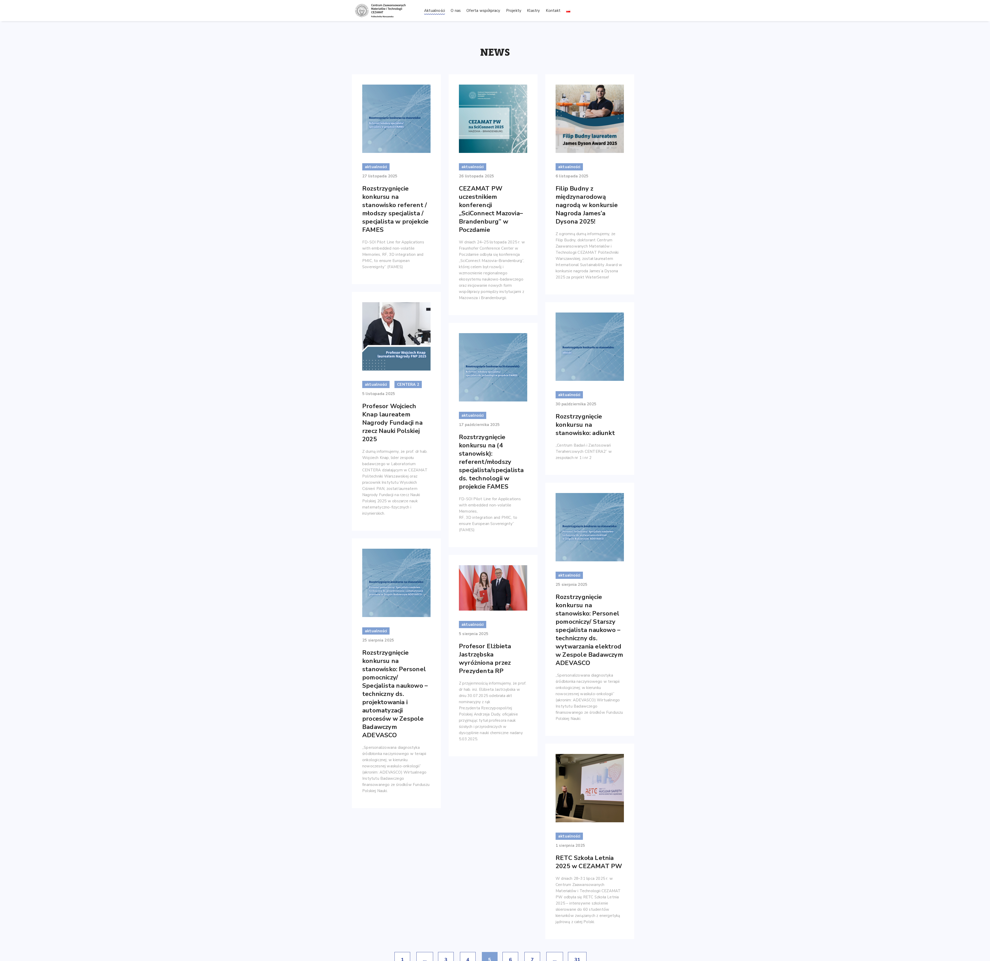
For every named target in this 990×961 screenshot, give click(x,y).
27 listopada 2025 (379, 176)
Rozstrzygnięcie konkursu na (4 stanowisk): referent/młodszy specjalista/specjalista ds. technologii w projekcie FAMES (491, 462)
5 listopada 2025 (378, 393)
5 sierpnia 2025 (473, 633)
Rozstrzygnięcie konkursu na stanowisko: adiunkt (585, 424)
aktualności (376, 166)
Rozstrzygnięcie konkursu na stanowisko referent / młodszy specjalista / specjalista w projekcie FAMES (395, 209)
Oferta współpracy (483, 10)
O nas (456, 10)
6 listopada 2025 (572, 176)
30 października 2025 (576, 404)
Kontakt (553, 10)
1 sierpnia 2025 (570, 845)
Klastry (533, 10)
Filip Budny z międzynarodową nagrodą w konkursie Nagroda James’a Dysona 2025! (587, 205)
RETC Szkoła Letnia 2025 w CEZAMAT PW (589, 862)
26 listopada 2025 (476, 176)
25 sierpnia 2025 (571, 584)
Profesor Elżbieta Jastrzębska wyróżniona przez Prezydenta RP (485, 658)
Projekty (514, 10)
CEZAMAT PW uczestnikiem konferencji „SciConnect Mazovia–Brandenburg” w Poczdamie (491, 209)
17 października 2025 (479, 424)
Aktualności (434, 10)
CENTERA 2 (408, 384)
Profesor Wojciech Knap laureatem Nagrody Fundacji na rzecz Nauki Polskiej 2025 (392, 422)
